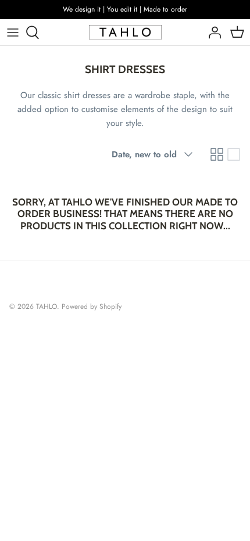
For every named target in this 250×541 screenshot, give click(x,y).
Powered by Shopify (92, 306)
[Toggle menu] (13, 32)
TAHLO (46, 306)
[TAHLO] (125, 32)
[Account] (211, 32)
